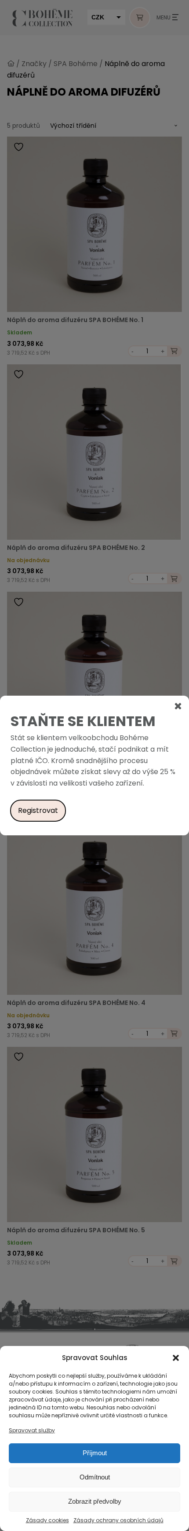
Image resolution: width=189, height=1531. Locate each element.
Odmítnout (95, 1477)
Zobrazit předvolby (94, 1501)
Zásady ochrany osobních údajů (118, 1520)
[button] (175, 1357)
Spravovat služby (32, 1430)
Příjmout (95, 1453)
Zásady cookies (47, 1520)
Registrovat (38, 810)
